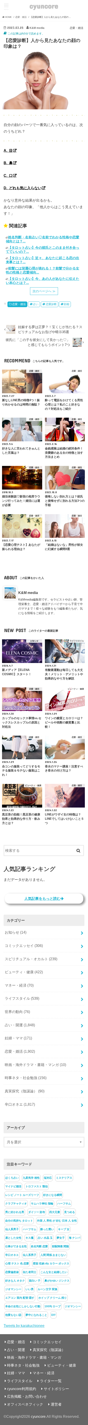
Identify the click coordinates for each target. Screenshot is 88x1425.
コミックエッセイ (24, 946)
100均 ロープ (52, 1306)
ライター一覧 (51, 1381)
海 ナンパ (74, 1237)
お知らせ (15, 932)
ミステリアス (64, 1177)
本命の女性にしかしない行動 (22, 1306)
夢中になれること (36, 1315)
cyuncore (44, 5)
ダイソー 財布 (36, 1212)
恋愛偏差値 (12, 1272)
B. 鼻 (8, 163)
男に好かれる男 (14, 1212)
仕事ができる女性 (16, 1246)
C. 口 (8, 175)
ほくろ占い (12, 1177)
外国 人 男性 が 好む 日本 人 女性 (57, 1220)
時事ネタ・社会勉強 (25, 1078)
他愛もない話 (13, 1315)
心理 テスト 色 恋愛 (17, 1263)
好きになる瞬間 (52, 1195)
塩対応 (48, 1177)
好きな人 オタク (15, 1280)
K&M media (28, 593)
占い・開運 (20, 1025)
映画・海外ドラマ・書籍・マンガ (35, 1065)
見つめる (69, 1212)
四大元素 (54, 1212)
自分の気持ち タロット (19, 1220)
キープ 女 (63, 1229)
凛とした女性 (13, 1237)
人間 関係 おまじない (53, 1255)
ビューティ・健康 (24, 972)
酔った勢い (47, 1229)
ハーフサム (64, 1203)
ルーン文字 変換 (47, 1289)
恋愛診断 (51, 304)
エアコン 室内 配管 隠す (19, 1297)
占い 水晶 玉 (45, 1237)
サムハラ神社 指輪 (42, 1203)
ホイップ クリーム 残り (52, 1297)
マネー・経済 (19, 985)
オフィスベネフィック (25, 1404)
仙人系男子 (12, 1229)
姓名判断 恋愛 (39, 1246)
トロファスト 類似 (36, 1186)
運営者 (56, 1404)
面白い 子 (34, 1280)
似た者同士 (29, 1272)
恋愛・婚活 (19, 304)
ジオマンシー (13, 1289)
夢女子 (61, 1237)
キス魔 (29, 1237)
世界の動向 (17, 1012)
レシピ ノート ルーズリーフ (22, 1195)
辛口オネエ (20, 1104)
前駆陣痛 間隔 (60, 1246)
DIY (53, 1315)
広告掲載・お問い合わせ (27, 1396)
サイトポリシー (56, 1389)
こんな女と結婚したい (53, 1272)
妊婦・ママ (18, 1038)
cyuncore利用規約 (21, 1389)
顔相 (66, 304)
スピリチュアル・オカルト (31, 959)
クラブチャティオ (16, 1203)
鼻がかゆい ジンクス (56, 1280)
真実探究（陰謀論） (24, 1091)
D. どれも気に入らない (23, 188)
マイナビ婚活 (13, 1186)
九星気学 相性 (31, 1177)
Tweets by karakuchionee (24, 1326)
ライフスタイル (22, 998)
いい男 (29, 1289)
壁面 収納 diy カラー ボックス (51, 1263)
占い (35, 304)
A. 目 (8, 150)
